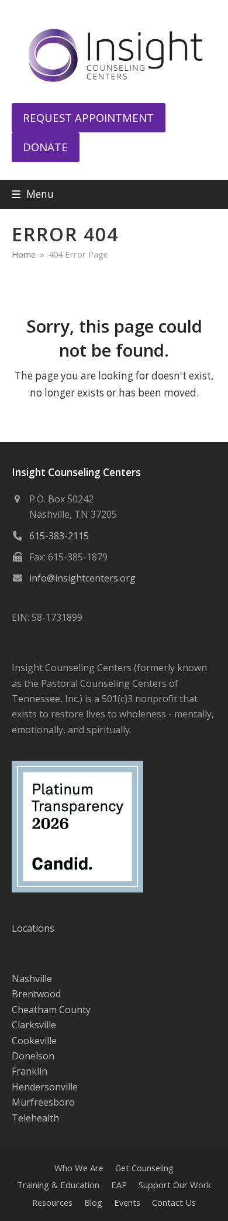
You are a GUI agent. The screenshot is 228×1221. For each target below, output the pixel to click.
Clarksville (34, 1024)
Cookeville (34, 1040)
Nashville (32, 978)
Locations (33, 928)
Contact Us (174, 1202)
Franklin (29, 1071)
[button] (33, 194)
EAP (119, 1185)
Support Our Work (175, 1185)
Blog (93, 1202)
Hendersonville (45, 1086)
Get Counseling (144, 1168)
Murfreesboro (43, 1102)
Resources (52, 1202)
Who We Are (78, 1168)
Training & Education (58, 1185)
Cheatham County (51, 1009)
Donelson (33, 1055)
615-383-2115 (59, 535)
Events (127, 1202)
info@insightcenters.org (82, 578)
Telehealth (35, 1117)
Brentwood (36, 993)
